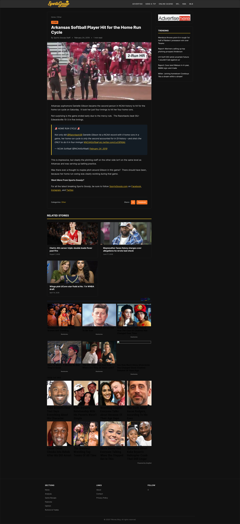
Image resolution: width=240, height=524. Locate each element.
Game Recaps (50, 498)
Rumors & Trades (52, 510)
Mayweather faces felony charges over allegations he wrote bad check (122, 249)
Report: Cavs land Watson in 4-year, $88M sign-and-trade (173, 66)
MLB (191, 4)
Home (53, 17)
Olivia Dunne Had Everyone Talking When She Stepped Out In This (111, 454)
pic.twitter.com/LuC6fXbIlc (112, 142)
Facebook (136, 186)
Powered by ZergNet (145, 463)
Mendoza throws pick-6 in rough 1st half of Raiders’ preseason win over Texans (174, 40)
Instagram (56, 190)
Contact (99, 494)
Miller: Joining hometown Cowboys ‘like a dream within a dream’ (173, 75)
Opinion (48, 506)
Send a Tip (151, 4)
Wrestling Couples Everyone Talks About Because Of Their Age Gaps (111, 413)
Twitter (69, 190)
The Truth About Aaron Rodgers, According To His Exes (137, 413)
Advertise (137, 4)
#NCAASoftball (91, 142)
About (98, 490)
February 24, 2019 (98, 148)
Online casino (166, 4)
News (47, 490)
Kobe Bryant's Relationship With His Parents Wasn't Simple (85, 413)
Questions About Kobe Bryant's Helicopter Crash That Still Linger (137, 454)
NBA (184, 4)
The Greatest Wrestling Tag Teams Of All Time (85, 452)
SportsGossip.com (118, 186)
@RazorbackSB (74, 135)
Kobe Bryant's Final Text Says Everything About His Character (58, 413)
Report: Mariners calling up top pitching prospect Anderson (171, 50)
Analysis (48, 494)
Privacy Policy (102, 498)
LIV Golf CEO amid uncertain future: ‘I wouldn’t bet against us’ (173, 58)
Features (48, 502)
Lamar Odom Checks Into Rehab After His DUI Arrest (59, 452)
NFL (178, 4)
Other (59, 17)
